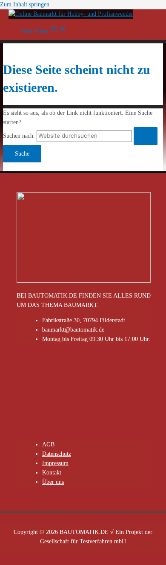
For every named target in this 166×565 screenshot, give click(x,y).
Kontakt (51, 472)
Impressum (55, 463)
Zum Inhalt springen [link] (24, 4)
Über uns (53, 482)
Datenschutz (56, 454)
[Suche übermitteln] (145, 136)
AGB (48, 444)
